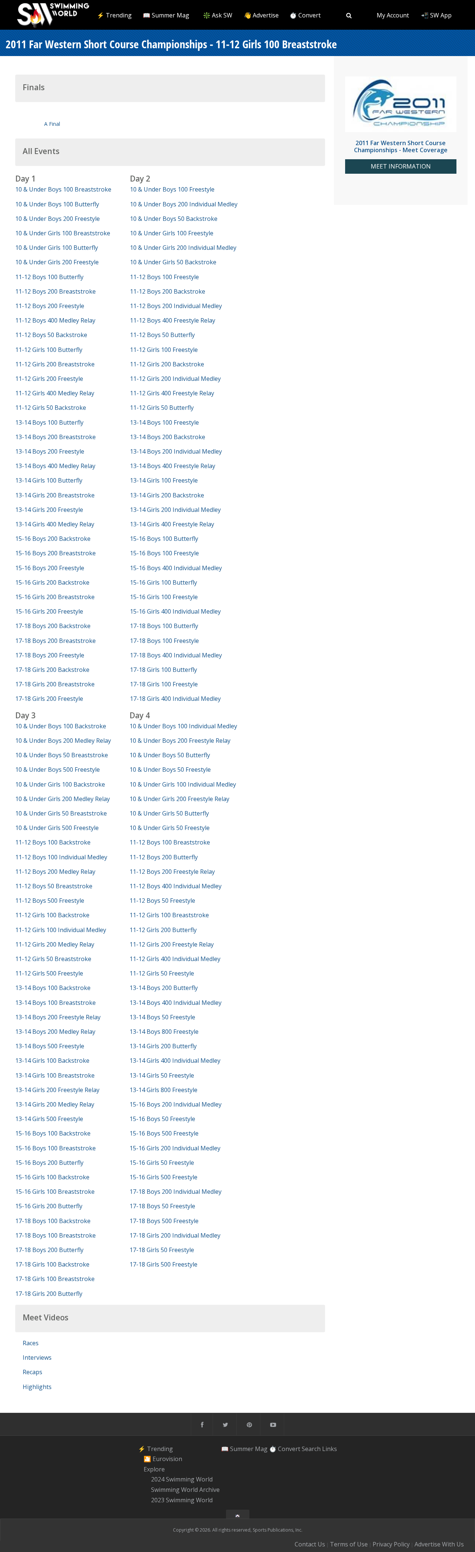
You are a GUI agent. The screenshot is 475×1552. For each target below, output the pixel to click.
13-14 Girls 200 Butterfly (163, 1046)
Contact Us (310, 1544)
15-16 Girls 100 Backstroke (52, 1177)
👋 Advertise (261, 15)
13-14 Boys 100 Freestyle (164, 422)
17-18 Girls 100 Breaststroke (55, 1279)
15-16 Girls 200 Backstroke (52, 582)
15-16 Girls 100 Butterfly (163, 582)
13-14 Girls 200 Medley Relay (54, 1104)
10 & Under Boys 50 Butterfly (170, 755)
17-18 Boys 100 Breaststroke (55, 1235)
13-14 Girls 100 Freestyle (164, 480)
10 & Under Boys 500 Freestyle (57, 769)
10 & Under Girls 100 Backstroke (60, 784)
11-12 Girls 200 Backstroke (167, 364)
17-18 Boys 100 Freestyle (164, 641)
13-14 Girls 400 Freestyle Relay (172, 524)
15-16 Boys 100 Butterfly (164, 539)
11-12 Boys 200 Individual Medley (176, 306)
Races (31, 1343)
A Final (52, 123)
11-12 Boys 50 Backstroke (51, 335)
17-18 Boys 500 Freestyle (164, 1221)
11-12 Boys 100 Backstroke (53, 842)
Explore (154, 1469)
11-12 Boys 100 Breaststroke (170, 842)
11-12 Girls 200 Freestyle (49, 379)
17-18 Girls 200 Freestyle (49, 699)
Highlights (37, 1387)
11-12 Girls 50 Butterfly (162, 407)
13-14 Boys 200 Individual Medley (176, 451)
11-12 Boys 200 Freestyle (49, 306)
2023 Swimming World (182, 1500)
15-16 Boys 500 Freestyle (164, 1133)
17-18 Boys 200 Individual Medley (176, 1191)
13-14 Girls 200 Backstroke (167, 495)
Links (329, 1448)
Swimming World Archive (185, 1490)
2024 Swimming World (182, 1480)
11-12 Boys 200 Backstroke (167, 291)
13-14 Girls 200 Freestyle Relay (57, 1090)
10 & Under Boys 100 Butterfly (57, 204)
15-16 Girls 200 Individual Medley (175, 1148)
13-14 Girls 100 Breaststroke (55, 1075)
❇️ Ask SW (217, 15)
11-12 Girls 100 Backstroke (52, 915)
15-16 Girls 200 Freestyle (49, 611)
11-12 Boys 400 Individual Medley (176, 886)
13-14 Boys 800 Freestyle (164, 1031)
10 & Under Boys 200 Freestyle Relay (180, 740)
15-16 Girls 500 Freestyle (163, 1177)
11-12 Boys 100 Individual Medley (61, 857)
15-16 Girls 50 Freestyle (162, 1163)
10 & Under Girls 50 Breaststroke (61, 813)
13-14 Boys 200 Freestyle (49, 451)
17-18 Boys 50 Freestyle (162, 1206)
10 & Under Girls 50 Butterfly (169, 813)
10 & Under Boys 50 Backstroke (173, 219)
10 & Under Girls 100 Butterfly (56, 248)
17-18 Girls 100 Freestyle (164, 684)
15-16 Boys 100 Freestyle (164, 553)
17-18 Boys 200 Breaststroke (55, 641)
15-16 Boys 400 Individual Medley (176, 568)
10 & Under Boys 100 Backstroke (60, 726)
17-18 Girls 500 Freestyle (163, 1264)
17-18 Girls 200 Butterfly (48, 1294)
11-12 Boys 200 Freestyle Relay (172, 872)
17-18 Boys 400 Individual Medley (176, 655)
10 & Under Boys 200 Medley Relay (63, 740)
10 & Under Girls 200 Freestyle (57, 262)
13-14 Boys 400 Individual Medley (176, 1003)
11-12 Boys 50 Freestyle (162, 900)
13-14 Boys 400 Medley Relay (55, 466)
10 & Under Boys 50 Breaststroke (61, 755)
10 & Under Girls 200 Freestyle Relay (179, 799)
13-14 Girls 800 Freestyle (163, 1090)
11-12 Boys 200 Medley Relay (55, 872)
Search (311, 1448)
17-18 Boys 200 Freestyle (49, 655)
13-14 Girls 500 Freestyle (49, 1119)
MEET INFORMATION (401, 166)
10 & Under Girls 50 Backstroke (173, 262)
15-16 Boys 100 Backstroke (53, 1133)
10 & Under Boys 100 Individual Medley (183, 726)
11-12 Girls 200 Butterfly (163, 930)
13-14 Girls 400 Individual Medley (175, 1060)
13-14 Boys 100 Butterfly (49, 422)
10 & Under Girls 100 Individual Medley (183, 784)
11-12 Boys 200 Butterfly (164, 857)
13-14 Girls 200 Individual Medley (175, 510)
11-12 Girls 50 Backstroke (50, 407)
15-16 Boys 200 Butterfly (49, 1163)
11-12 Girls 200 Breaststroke (55, 364)
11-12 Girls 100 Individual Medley (60, 930)
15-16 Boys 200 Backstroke (53, 539)
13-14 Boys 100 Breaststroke (55, 1003)
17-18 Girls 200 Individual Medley (175, 1235)
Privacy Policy (391, 1544)
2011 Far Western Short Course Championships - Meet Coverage (401, 146)
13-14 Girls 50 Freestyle (162, 1075)
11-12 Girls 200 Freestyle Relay (172, 944)
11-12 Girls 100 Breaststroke (169, 915)
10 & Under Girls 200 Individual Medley (183, 248)
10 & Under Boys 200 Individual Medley (184, 204)
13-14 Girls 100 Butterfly (48, 480)
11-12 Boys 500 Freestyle (49, 900)
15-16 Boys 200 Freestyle (49, 568)
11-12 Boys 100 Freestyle (164, 277)
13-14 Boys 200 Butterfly (164, 988)
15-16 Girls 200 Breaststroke (55, 597)
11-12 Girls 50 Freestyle (162, 973)
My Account (393, 15)
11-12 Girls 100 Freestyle (164, 350)
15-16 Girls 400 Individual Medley (175, 611)
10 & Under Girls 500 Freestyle (57, 828)
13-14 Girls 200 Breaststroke (55, 495)
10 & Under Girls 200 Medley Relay (62, 799)
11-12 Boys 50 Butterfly (162, 335)
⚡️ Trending (114, 15)
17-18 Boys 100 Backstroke (53, 1221)
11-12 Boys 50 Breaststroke (53, 886)
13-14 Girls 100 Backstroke (52, 1060)
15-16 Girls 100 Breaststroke (55, 1191)
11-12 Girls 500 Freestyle (49, 973)
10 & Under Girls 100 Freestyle (171, 233)
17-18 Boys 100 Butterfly (164, 626)
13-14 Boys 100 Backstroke (53, 988)
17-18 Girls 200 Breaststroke (55, 684)
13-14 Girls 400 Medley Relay (54, 524)
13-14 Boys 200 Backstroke (167, 437)
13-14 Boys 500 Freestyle (49, 1046)
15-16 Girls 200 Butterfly (48, 1206)
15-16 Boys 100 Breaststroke (55, 1148)
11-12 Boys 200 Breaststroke (55, 291)
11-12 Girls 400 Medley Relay (54, 393)
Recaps (32, 1372)
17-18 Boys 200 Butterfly (49, 1250)
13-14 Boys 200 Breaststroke (55, 437)
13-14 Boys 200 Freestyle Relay (58, 1017)
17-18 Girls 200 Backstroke (52, 670)
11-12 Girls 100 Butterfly (48, 350)
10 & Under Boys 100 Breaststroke (63, 189)
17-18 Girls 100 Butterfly (163, 670)
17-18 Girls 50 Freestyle (162, 1250)
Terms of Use (349, 1544)
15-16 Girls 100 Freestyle (164, 597)
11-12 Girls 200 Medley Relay (54, 944)
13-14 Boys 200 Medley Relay (55, 1031)
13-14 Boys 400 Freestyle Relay (172, 466)
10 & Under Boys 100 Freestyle (172, 189)
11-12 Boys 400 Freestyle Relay (172, 320)
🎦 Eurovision (163, 1459)
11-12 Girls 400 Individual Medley (175, 959)
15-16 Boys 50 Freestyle (162, 1119)
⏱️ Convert (305, 15)
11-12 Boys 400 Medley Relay (55, 320)
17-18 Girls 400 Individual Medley (175, 699)
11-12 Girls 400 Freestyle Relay (172, 393)
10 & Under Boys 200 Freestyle (57, 219)
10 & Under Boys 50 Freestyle (170, 769)
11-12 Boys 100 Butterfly (49, 277)
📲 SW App (436, 15)
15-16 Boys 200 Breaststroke (55, 553)
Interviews (37, 1357)
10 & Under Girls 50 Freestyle (170, 828)
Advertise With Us (439, 1544)
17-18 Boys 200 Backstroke (53, 626)
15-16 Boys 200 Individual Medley (176, 1104)
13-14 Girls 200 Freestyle (49, 510)
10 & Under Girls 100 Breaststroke (62, 233)
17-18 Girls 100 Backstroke (52, 1264)
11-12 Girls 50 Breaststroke (53, 959)
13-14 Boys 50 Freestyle (162, 1017)
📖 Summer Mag (166, 15)
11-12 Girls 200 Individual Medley (175, 379)
